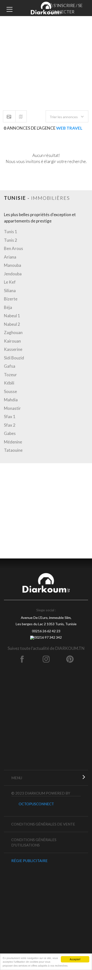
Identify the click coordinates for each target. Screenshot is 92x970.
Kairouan (12, 341)
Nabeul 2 (12, 324)
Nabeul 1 (12, 315)
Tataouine (13, 450)
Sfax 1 (9, 416)
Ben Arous (13, 248)
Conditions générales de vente (43, 824)
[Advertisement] (46, 45)
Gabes (10, 433)
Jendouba (13, 273)
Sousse (10, 391)
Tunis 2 (10, 240)
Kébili (9, 382)
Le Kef (10, 282)
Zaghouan (13, 332)
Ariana (10, 256)
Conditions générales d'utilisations (33, 842)
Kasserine (13, 349)
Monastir (12, 408)
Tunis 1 (10, 231)
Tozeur (10, 374)
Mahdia (11, 399)
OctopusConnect (36, 804)
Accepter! (75, 959)
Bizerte (10, 298)
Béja (8, 307)
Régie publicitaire (29, 860)
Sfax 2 (9, 425)
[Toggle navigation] (8, 8)
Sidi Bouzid (14, 357)
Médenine (13, 441)
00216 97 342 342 (48, 637)
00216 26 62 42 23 (46, 631)
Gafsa (9, 366)
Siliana (10, 290)
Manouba (12, 265)
